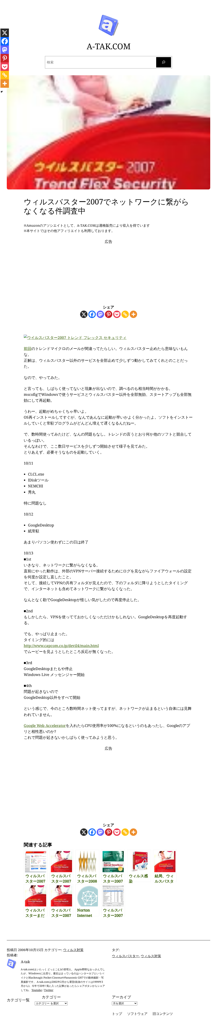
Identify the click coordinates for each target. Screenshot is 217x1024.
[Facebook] (92, 314)
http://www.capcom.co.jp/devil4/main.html (61, 645)
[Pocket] (117, 314)
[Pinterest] (108, 314)
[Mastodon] (100, 314)
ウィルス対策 (73, 949)
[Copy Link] (125, 314)
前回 (27, 348)
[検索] (163, 62)
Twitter (48, 990)
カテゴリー (51, 996)
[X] (84, 314)
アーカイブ (121, 996)
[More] (133, 314)
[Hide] (1, 91)
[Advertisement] (108, 270)
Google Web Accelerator (45, 725)
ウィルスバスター (125, 956)
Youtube (37, 990)
